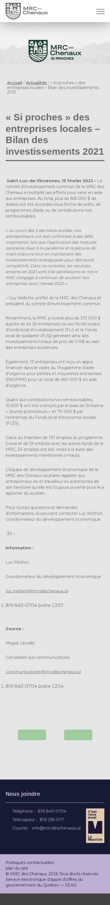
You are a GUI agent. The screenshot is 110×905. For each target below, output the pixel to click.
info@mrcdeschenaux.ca (57, 839)
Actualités (36, 82)
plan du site (17, 879)
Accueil (14, 82)
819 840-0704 (53, 822)
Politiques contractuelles (30, 874)
